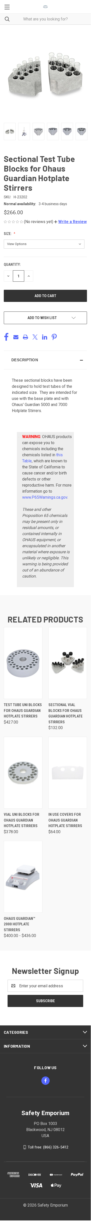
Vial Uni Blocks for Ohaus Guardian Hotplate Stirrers (21, 820)
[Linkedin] (44, 337)
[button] (70, 221)
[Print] (25, 337)
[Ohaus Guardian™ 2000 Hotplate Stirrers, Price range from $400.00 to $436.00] (23, 877)
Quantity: (12, 264)
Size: (8, 234)
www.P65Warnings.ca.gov (44, 497)
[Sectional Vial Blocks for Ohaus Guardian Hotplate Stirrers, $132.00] (67, 663)
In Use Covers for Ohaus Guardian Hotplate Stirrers (65, 820)
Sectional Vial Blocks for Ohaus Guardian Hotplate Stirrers (65, 713)
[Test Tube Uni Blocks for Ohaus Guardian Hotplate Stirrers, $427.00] (23, 663)
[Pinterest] (54, 337)
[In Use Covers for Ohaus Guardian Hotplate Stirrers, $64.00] (67, 773)
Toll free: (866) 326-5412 (48, 1147)
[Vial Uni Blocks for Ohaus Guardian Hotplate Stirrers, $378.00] (23, 773)
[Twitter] (35, 337)
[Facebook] (6, 337)
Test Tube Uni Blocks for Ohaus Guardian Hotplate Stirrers (23, 710)
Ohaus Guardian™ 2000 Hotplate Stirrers (19, 924)
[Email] (15, 337)
